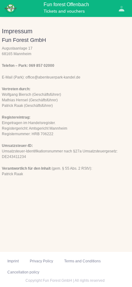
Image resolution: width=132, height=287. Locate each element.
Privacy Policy (41, 261)
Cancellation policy (23, 272)
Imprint (13, 261)
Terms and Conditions (82, 261)
